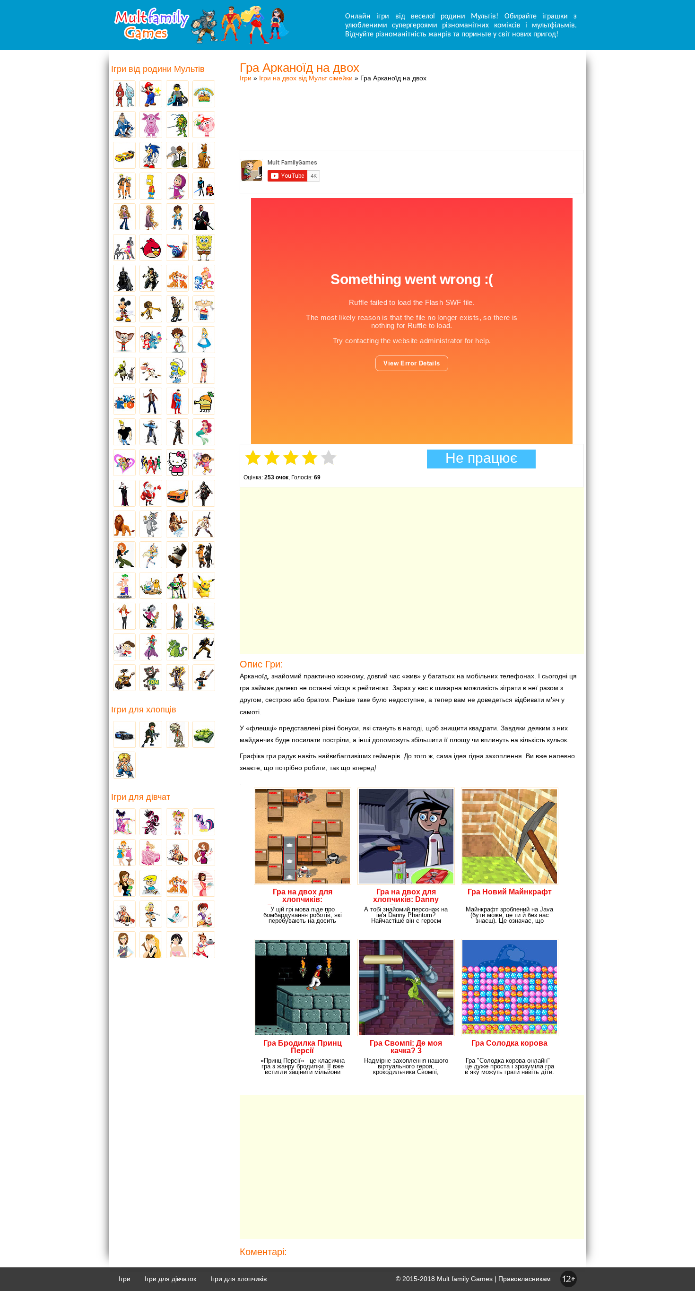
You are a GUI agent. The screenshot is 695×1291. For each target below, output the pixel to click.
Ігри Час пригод (151, 586)
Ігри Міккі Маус (124, 309)
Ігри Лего (177, 94)
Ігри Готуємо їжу (204, 945)
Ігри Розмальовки (151, 884)
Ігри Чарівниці (151, 647)
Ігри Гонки (124, 735)
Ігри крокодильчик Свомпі (177, 647)
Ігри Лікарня (177, 914)
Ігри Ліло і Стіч (151, 340)
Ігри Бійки (124, 766)
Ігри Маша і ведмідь (177, 186)
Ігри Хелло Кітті (177, 463)
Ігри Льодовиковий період (177, 524)
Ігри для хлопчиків (238, 1278)
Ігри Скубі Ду (204, 156)
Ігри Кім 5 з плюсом (124, 555)
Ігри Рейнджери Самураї (151, 463)
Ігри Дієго (177, 217)
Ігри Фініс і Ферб (124, 586)
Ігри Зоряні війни (204, 186)
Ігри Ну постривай (151, 617)
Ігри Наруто (124, 186)
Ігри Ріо (124, 402)
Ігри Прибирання (151, 914)
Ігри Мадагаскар (151, 309)
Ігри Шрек (124, 371)
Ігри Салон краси (124, 248)
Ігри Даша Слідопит (204, 463)
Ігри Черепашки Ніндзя (177, 125)
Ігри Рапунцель (151, 217)
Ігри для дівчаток (170, 1278)
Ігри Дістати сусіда (204, 678)
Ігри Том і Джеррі (151, 524)
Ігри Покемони (204, 586)
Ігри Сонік (151, 156)
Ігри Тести (124, 945)
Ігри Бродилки (177, 853)
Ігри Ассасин (204, 494)
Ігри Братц (124, 217)
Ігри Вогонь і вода (124, 94)
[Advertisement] (412, 106)
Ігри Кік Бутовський (177, 340)
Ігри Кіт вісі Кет (124, 647)
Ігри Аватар (124, 125)
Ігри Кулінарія (204, 884)
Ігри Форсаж (177, 494)
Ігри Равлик (177, 248)
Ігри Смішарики (204, 125)
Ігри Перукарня (204, 853)
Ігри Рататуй (177, 617)
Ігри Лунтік (151, 125)
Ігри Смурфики (177, 371)
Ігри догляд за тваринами (177, 279)
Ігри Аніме (204, 524)
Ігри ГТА (204, 217)
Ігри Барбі (151, 853)
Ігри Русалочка (204, 432)
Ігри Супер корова (151, 371)
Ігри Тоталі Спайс (124, 463)
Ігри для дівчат (140, 797)
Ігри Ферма (204, 94)
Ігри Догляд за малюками (124, 884)
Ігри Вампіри (124, 494)
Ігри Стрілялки (151, 735)
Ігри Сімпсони (151, 186)
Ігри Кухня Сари (204, 914)
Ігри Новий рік (151, 494)
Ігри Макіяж (177, 945)
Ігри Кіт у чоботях (204, 555)
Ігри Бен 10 (177, 156)
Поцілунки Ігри (151, 945)
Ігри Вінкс (124, 822)
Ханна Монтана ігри (124, 617)
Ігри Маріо (151, 94)
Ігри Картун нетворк (124, 432)
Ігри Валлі (124, 678)
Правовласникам (524, 1278)
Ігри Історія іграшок (177, 586)
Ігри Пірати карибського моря (177, 432)
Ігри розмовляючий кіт (151, 678)
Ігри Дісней (204, 340)
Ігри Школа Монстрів (151, 822)
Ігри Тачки (124, 156)
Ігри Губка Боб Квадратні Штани (204, 248)
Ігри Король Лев (124, 524)
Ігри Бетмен (124, 279)
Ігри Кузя (204, 617)
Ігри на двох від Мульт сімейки (306, 78)
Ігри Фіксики (204, 279)
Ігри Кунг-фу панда (177, 555)
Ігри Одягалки (124, 853)
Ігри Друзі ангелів (151, 555)
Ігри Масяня (204, 309)
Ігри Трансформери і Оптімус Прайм (177, 678)
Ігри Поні (204, 822)
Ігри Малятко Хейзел (177, 822)
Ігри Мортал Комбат (151, 432)
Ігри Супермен (177, 402)
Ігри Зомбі (177, 735)
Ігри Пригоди (124, 914)
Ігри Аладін (204, 371)
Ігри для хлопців (143, 709)
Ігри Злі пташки (151, 248)
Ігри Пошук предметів (177, 309)
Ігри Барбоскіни (124, 340)
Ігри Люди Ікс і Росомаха (204, 647)
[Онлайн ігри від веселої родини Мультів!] (201, 41)
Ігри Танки (204, 735)
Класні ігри (151, 279)
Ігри (246, 78)
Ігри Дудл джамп (204, 402)
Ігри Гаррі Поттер (151, 402)
